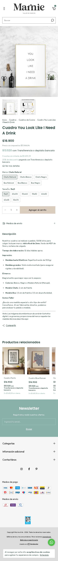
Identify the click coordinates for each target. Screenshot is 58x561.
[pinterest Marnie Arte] (36, 469)
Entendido (44, 555)
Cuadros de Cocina (27, 120)
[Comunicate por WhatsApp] (51, 542)
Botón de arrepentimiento (29, 540)
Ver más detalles (12, 166)
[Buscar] (52, 20)
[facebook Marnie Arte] (29, 469)
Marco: (11, 172)
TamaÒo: (8, 189)
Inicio (4, 120)
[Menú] (4, 9)
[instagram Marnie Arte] (21, 469)
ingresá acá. (46, 537)
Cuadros (12, 120)
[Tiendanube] (29, 544)
